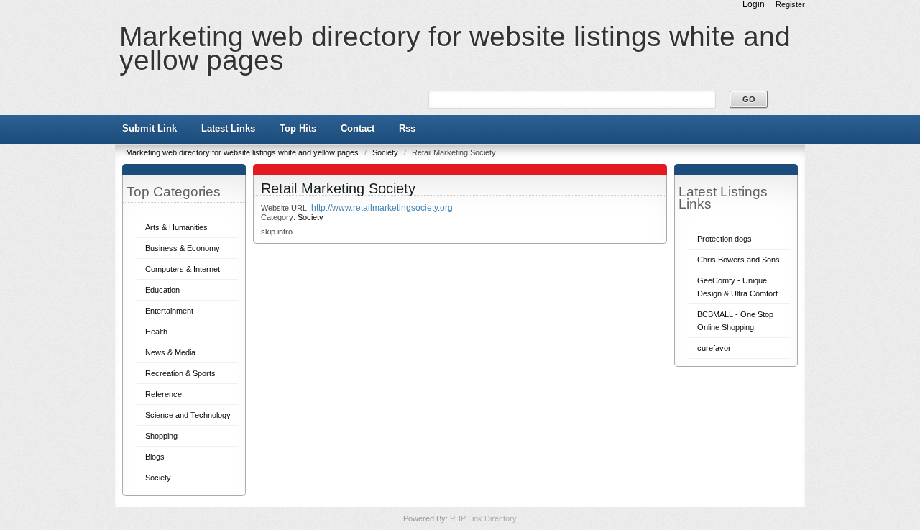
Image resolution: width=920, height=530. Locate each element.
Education (162, 289)
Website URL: (286, 208)
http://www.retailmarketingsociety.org (382, 208)
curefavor (714, 348)
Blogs (155, 456)
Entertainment (169, 310)
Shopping (161, 435)
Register (790, 4)
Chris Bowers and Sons (738, 259)
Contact (357, 128)
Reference (163, 394)
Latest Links (228, 128)
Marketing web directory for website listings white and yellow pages (455, 48)
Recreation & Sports (180, 373)
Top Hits (298, 128)
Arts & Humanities (176, 227)
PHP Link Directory (483, 518)
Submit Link (149, 128)
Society (386, 152)
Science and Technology (188, 415)
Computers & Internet (182, 269)
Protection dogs (724, 238)
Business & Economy (182, 248)
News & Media (170, 352)
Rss (407, 128)
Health (156, 331)
